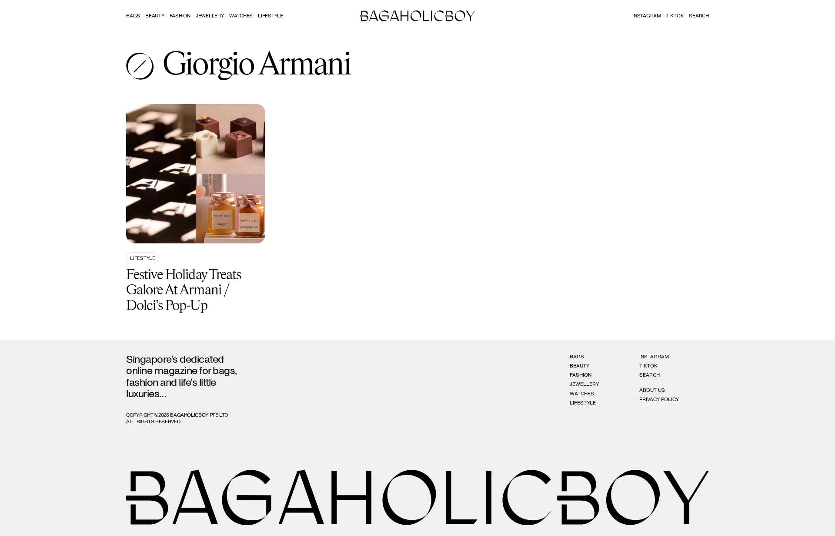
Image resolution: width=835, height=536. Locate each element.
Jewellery (210, 15)
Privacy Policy (659, 399)
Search (649, 375)
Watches (241, 15)
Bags (133, 15)
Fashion (180, 15)
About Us (652, 390)
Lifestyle (270, 15)
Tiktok (675, 15)
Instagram (646, 15)
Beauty (154, 15)
